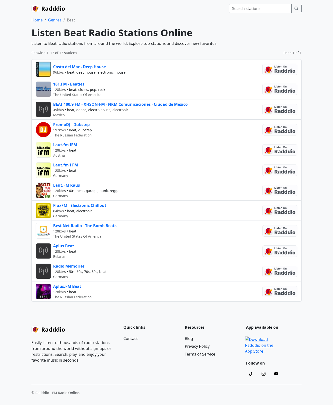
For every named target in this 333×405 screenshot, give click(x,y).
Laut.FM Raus (66, 185)
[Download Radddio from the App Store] (259, 344)
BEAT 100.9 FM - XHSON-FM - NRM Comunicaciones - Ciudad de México (120, 104)
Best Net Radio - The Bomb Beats (85, 225)
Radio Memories (69, 266)
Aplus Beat (63, 246)
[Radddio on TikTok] (251, 373)
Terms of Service (200, 354)
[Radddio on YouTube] (276, 373)
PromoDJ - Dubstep (71, 124)
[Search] (296, 8)
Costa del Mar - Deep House (79, 66)
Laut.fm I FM (65, 165)
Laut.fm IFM (65, 144)
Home (37, 20)
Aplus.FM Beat (67, 286)
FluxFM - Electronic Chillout (79, 205)
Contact (130, 338)
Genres (54, 20)
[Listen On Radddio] (279, 69)
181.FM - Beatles (68, 84)
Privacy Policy (197, 346)
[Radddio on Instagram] (263, 373)
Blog (189, 338)
